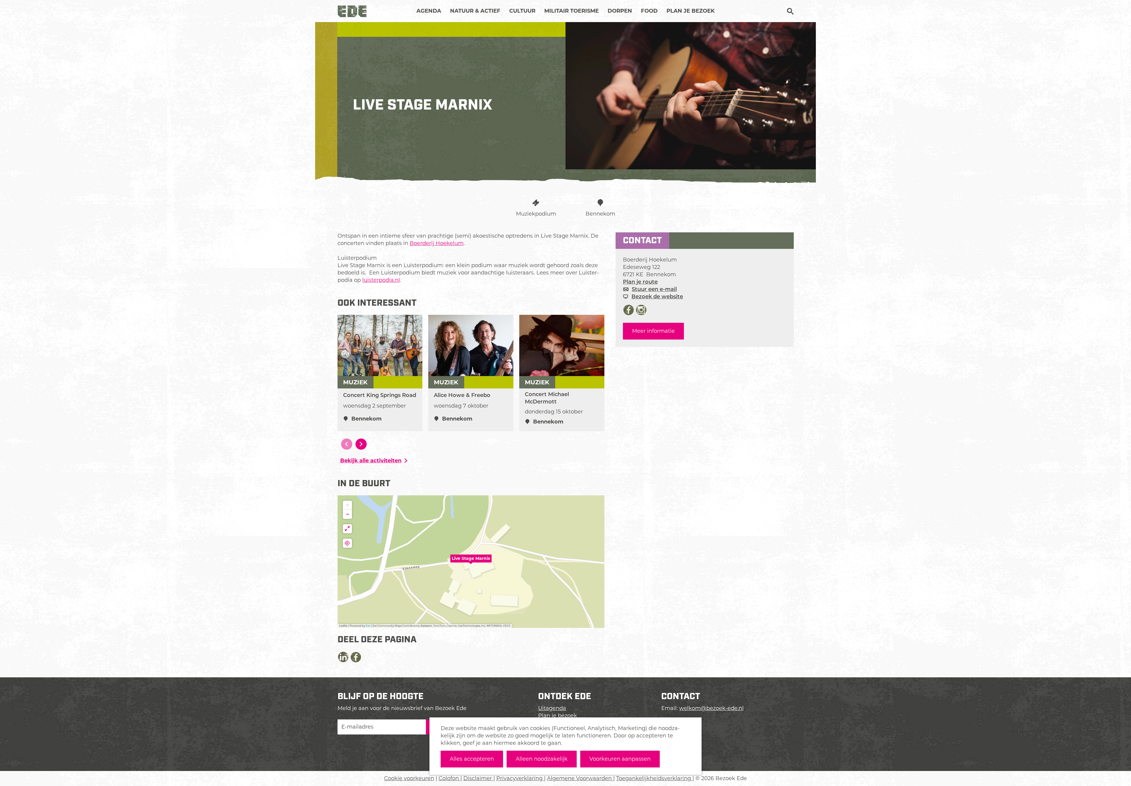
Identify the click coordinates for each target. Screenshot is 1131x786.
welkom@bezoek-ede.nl (711, 708)
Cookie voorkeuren (409, 778)
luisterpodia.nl (381, 280)
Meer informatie (653, 331)
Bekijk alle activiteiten (370, 460)
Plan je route (640, 282)
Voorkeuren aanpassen (620, 759)
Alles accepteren (472, 759)
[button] (470, 561)
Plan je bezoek (557, 715)
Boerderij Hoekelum (437, 243)
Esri (368, 625)
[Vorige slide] (346, 444)
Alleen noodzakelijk (542, 759)
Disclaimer (478, 778)
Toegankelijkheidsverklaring (654, 778)
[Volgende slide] (361, 444)
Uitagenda (552, 708)
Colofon (449, 778)
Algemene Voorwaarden (580, 778)
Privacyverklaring (520, 778)
